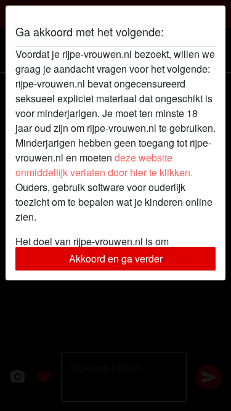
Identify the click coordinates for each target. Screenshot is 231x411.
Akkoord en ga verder (116, 258)
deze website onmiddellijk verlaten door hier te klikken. (104, 164)
